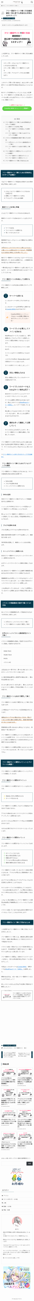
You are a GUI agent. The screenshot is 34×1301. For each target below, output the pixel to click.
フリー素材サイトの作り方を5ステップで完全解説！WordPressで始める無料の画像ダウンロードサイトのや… (22, 996)
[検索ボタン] (32, 2)
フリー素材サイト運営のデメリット (19, 155)
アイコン (6, 1195)
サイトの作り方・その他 (8, 18)
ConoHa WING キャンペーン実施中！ (17, 108)
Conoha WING (22, 966)
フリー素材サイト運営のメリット (18, 158)
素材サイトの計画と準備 (15, 126)
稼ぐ (25, 1048)
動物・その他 (7, 1206)
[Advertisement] (17, 1023)
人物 (5, 1203)
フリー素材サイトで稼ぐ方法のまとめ (17, 160)
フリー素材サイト (18, 1048)
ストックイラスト (8, 1048)
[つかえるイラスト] (17, 2)
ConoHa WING (10, 309)
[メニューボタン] (2, 2)
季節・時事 (7, 1210)
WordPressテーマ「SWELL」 (14, 969)
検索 (29, 1163)
